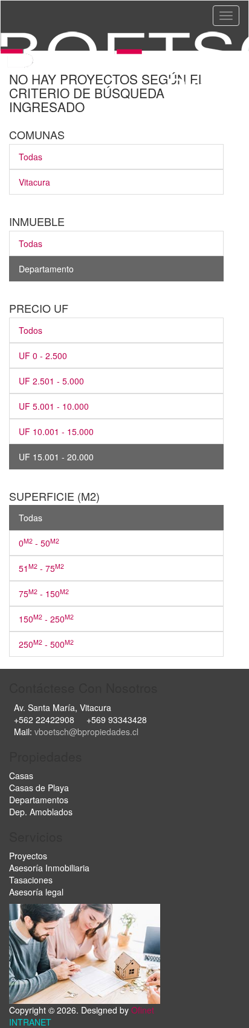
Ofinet (142, 1010)
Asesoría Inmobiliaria (49, 868)
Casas (21, 775)
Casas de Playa (39, 788)
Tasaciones (31, 880)
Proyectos (28, 856)
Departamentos (38, 800)
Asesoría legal (36, 892)
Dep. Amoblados (41, 812)
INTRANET (30, 1022)
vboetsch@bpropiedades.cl (86, 732)
